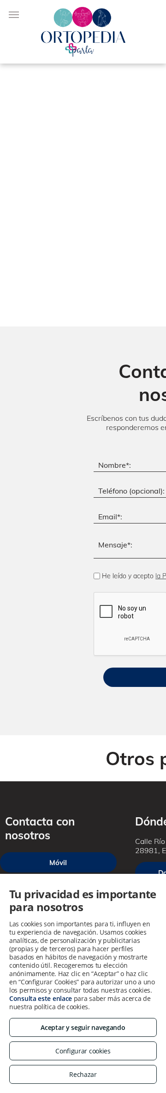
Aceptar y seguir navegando (83, 1027)
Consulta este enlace (40, 998)
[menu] (14, 15)
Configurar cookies (83, 1050)
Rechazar (83, 1074)
